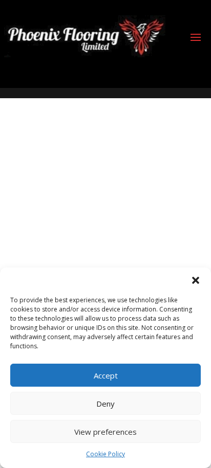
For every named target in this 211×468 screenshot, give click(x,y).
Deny (105, 403)
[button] (196, 280)
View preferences (105, 432)
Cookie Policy (105, 454)
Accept (106, 375)
